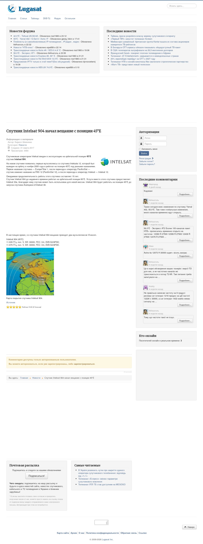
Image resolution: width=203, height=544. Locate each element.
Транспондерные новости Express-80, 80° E (34, 55)
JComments (128, 372)
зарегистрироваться (84, 363)
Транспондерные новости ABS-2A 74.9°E (33, 67)
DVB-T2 (46, 18)
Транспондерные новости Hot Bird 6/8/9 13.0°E (35, 58)
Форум (57, 18)
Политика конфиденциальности (102, 532)
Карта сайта (63, 532)
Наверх (191, 526)
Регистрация (145, 158)
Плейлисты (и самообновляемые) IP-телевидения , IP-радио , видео (46, 41)
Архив (74, 532)
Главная (12, 18)
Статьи (23, 18)
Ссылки (143, 532)
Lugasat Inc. (107, 539)
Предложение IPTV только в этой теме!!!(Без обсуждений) (41, 61)
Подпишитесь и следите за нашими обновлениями (36, 470)
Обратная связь (129, 532)
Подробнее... (185, 194)
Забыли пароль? (147, 164)
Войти (144, 153)
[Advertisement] (101, 99)
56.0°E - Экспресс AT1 (24, 52)
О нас (81, 532)
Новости (23, 144)
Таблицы (35, 18)
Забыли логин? (146, 161)
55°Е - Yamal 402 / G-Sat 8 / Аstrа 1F (30, 38)
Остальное (70, 18)
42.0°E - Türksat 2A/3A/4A (25, 35)
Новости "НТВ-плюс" (23, 47)
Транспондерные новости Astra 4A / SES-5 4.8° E (37, 50)
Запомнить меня (149, 148)
